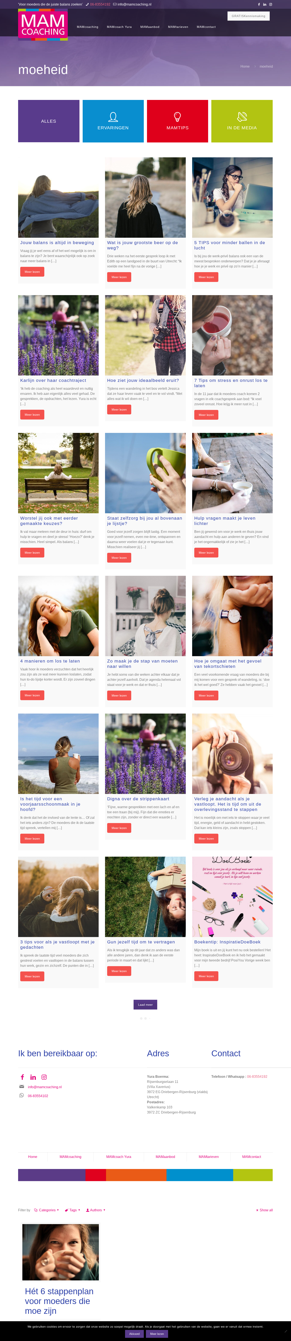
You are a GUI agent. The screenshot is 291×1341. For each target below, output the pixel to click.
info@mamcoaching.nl (134, 4)
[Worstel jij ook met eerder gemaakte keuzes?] (58, 473)
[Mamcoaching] (43, 25)
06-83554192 (100, 4)
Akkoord (134, 1333)
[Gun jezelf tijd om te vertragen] (145, 897)
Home (245, 66)
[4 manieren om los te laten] (58, 616)
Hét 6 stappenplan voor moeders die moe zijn (59, 1301)
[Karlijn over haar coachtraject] (58, 335)
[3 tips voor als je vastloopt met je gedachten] (58, 897)
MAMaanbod (165, 1157)
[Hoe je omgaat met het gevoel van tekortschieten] (232, 616)
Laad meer (145, 1004)
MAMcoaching (70, 1157)
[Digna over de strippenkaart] (145, 754)
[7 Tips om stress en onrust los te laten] (232, 335)
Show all (266, 1210)
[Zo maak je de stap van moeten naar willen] (145, 616)
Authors (96, 1210)
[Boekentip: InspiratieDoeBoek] (232, 897)
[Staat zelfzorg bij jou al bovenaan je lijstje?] (145, 473)
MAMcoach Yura (118, 1157)
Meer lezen (32, 271)
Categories (47, 1210)
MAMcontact (251, 1157)
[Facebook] (259, 4)
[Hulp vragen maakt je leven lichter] (232, 473)
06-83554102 (38, 1096)
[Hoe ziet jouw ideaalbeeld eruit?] (145, 335)
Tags (73, 1210)
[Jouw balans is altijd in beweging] (58, 197)
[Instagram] (270, 4)
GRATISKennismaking (248, 16)
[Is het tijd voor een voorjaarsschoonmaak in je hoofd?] (58, 754)
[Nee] (286, 1331)
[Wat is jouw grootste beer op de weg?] (145, 197)
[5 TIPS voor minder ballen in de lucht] (232, 197)
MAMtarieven (209, 1157)
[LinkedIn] (265, 4)
